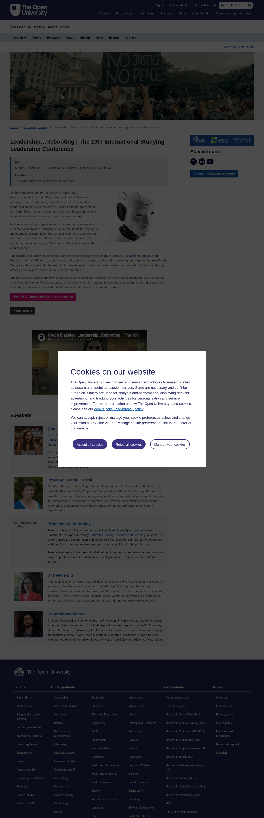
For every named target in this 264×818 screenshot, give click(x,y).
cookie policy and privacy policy (118, 409)
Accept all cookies (90, 444)
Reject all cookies (129, 444)
